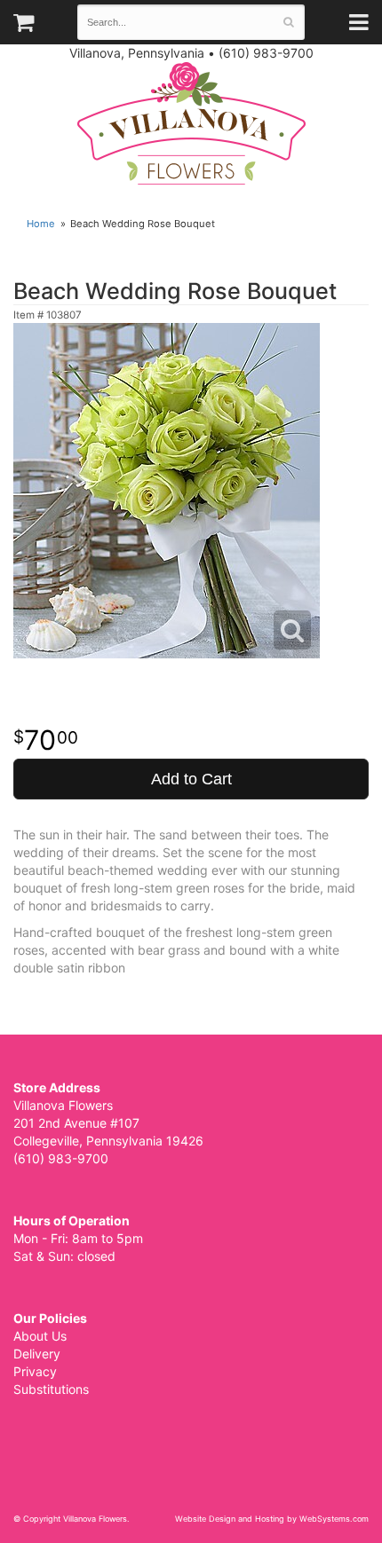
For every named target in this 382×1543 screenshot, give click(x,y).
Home (41, 223)
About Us (40, 1335)
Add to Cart (191, 779)
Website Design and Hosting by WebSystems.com (272, 1518)
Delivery (36, 1353)
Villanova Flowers (191, 123)
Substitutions (51, 1389)
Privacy (35, 1371)
